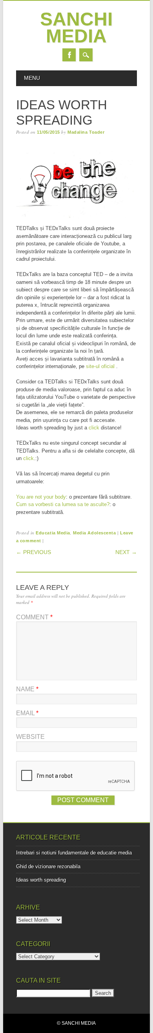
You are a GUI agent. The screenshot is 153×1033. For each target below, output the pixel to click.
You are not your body (41, 497)
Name (27, 689)
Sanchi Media (76, 27)
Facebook (69, 54)
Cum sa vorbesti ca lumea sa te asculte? (62, 504)
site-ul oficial (100, 366)
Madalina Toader (85, 132)
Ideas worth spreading (41, 880)
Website (30, 736)
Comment (34, 617)
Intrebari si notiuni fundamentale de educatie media (74, 853)
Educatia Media (53, 532)
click (94, 428)
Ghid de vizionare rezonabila (48, 866)
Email (27, 713)
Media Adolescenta (94, 532)
